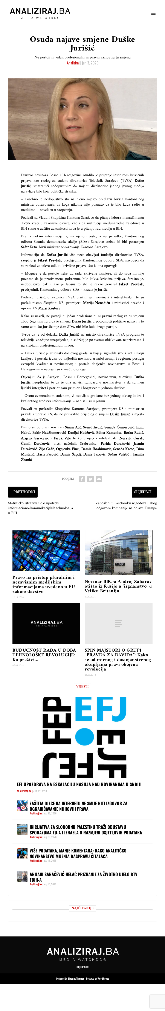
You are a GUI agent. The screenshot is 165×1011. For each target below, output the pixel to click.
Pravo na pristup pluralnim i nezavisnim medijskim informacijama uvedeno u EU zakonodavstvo (43, 584)
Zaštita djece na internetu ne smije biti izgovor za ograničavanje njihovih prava (78, 806)
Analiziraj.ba (24, 791)
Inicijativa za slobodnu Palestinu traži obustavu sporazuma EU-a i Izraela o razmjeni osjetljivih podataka (86, 830)
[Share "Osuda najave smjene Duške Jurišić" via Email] (99, 479)
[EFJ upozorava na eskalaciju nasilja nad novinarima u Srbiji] (84, 737)
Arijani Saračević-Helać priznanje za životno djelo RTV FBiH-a (84, 877)
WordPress (103, 978)
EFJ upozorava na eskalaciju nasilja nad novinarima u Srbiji (79, 784)
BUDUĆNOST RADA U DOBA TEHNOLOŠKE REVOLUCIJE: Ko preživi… (44, 655)
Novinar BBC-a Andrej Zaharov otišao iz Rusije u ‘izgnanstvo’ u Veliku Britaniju (118, 586)
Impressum (82, 966)
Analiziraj (73, 63)
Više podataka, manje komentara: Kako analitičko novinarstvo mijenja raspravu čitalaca (78, 853)
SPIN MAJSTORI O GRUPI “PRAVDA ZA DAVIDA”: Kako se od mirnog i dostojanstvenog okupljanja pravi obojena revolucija (118, 659)
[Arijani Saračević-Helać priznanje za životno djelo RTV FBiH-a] (22, 876)
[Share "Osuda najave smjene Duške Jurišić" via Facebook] (82, 479)
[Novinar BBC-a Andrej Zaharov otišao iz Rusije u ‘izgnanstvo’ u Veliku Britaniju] (119, 552)
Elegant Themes (76, 978)
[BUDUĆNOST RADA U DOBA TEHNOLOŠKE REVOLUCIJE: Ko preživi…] (46, 623)
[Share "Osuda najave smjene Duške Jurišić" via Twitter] (90, 479)
